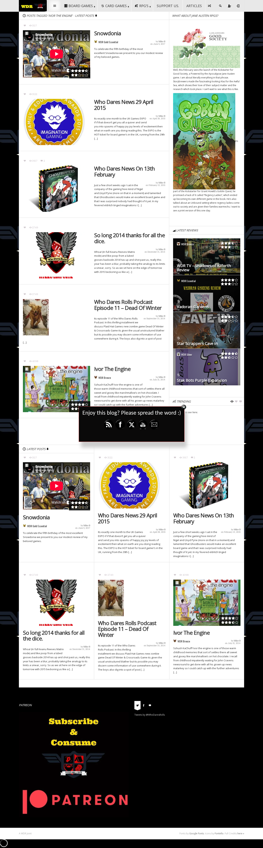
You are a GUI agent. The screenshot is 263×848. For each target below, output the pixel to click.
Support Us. (168, 5)
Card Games (116, 5)
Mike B (162, 41)
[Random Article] (209, 6)
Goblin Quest (224, 191)
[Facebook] (144, 705)
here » (240, 833)
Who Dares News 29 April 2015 (123, 105)
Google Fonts (196, 833)
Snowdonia (107, 33)
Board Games (81, 5)
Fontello (219, 833)
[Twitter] (137, 705)
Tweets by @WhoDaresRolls (149, 714)
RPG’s (143, 5)
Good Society (180, 73)
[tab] (137, 706)
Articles (194, 5)
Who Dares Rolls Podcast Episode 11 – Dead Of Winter (128, 305)
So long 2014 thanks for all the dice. (129, 238)
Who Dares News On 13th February (124, 171)
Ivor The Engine (112, 369)
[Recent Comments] (150, 705)
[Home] (33, 5)
